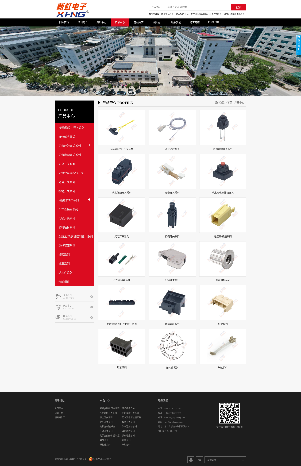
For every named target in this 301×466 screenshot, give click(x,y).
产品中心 (120, 22)
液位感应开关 (67, 136)
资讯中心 (101, 22)
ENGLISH (213, 22)
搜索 (239, 7)
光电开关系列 (67, 182)
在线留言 (139, 22)
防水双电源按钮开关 (71, 173)
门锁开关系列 (67, 218)
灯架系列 (64, 254)
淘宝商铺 (195, 22)
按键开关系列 (67, 191)
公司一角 (59, 413)
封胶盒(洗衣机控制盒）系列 (76, 236)
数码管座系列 (67, 245)
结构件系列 (65, 272)
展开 (298, 44)
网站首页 (64, 22)
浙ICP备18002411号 (102, 459)
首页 (229, 102)
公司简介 (83, 22)
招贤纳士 (157, 22)
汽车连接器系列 (68, 209)
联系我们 (176, 22)
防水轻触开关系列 (70, 145)
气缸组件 (64, 281)
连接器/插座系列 (69, 200)
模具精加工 (60, 417)
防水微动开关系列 (70, 154)
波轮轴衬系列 (67, 227)
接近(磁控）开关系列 (71, 127)
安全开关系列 (67, 164)
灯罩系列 (64, 263)
